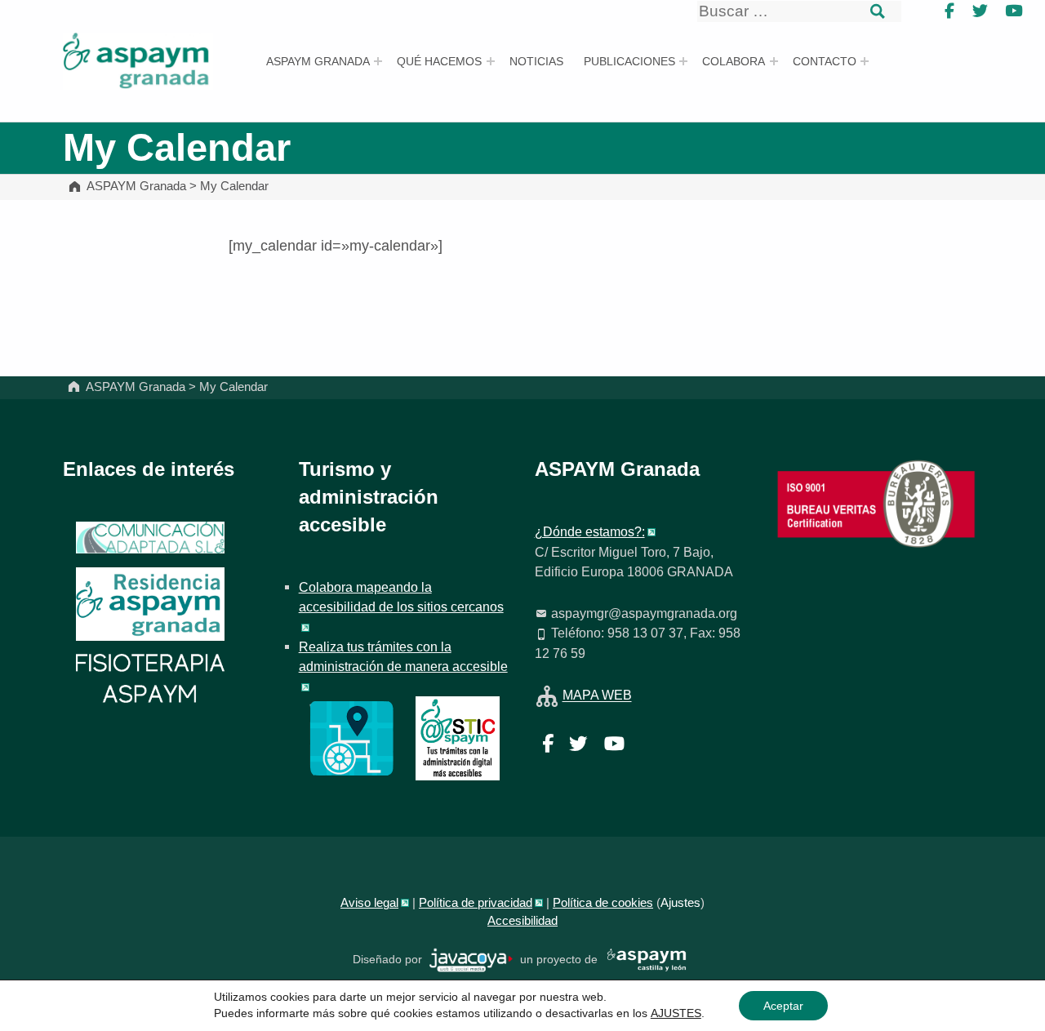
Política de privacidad (475, 902)
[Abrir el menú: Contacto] (864, 61)
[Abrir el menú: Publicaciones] (683, 61)
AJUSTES (676, 1013)
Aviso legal (369, 902)
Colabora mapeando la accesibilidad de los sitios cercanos (401, 597)
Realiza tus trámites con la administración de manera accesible (403, 656)
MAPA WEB (597, 695)
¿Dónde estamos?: (590, 531)
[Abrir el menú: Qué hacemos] (491, 61)
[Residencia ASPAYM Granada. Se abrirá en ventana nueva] (150, 537)
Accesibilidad (522, 920)
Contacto (824, 61)
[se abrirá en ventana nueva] (471, 959)
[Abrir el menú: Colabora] (774, 61)
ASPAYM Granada (318, 61)
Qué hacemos (439, 61)
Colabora (733, 61)
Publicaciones (629, 61)
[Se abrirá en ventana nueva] (351, 737)
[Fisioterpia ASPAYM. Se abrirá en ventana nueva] (150, 680)
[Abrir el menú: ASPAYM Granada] (378, 61)
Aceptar (783, 1005)
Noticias (536, 61)
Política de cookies (603, 902)
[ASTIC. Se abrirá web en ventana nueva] (458, 737)
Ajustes (680, 902)
